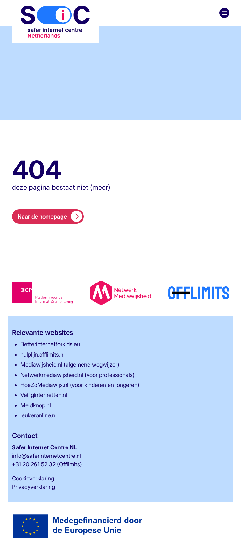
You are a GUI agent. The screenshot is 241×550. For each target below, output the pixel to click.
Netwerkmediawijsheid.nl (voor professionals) (77, 375)
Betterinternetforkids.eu (50, 344)
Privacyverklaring (33, 487)
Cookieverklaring (33, 478)
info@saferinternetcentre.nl (46, 455)
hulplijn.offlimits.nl (42, 354)
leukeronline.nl (38, 415)
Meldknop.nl (35, 405)
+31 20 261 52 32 (34, 464)
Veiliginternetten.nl (43, 395)
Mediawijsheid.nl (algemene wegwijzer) (69, 364)
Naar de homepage (42, 216)
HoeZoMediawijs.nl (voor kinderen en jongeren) (79, 385)
